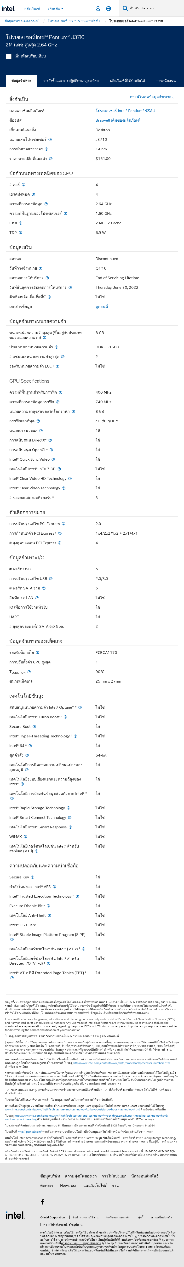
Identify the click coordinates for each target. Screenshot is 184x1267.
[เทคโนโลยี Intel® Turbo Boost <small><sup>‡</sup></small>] (65, 717)
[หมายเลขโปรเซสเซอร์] (50, 139)
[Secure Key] (32, 877)
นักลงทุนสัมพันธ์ (145, 1176)
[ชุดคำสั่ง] (27, 755)
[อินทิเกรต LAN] (37, 598)
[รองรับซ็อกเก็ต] (37, 652)
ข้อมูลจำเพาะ (21, 80)
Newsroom (69, 1185)
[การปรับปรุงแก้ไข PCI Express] (63, 524)
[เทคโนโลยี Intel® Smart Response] (70, 827)
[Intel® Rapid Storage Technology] (68, 808)
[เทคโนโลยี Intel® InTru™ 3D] (59, 469)
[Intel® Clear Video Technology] (63, 488)
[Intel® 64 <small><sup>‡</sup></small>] (30, 746)
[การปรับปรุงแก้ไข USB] (50, 579)
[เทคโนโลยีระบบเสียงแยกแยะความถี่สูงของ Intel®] (22, 784)
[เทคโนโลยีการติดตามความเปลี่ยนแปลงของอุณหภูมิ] (26, 770)
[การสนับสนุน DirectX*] (50, 440)
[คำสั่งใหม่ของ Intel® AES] (54, 887)
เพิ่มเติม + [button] (55, 8)
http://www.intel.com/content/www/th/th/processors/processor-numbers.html (122, 1063)
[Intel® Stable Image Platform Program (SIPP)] (12, 939)
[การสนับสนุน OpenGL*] (51, 450)
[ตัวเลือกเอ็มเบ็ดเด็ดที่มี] (49, 297)
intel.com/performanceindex (139, 1239)
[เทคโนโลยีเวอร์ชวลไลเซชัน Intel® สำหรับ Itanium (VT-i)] (36, 851)
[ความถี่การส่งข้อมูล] (46, 204)
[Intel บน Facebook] (42, 1203)
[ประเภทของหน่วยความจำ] (56, 347)
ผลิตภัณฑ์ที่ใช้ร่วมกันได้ (127, 81)
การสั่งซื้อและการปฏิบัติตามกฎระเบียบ (71, 81)
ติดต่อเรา (47, 1185)
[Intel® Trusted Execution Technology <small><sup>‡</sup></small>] (77, 896)
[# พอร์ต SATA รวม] (43, 588)
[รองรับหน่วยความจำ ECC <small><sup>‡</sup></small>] (57, 366)
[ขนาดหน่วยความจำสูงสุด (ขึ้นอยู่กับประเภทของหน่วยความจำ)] (44, 337)
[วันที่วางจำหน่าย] (40, 268)
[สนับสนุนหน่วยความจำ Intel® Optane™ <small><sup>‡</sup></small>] (80, 707)
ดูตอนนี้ (102, 306)
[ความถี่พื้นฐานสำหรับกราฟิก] (60, 392)
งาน (115, 1185)
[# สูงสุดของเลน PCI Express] (59, 543)
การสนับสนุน (166, 81)
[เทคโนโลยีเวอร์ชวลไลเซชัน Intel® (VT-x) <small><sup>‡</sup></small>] (83, 949)
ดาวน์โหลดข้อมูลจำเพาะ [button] (150, 97)
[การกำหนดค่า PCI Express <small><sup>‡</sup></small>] (60, 533)
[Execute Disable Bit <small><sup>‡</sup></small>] (48, 906)
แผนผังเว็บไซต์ (95, 1185)
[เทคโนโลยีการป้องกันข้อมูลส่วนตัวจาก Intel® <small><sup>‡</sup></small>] (12, 798)
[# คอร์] (23, 185)
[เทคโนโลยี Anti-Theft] (49, 915)
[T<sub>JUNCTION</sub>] (29, 672)
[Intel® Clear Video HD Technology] (70, 478)
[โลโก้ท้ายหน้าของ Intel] (15, 1214)
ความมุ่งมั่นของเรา (81, 1176)
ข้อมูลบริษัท (50, 1176)
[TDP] (20, 233)
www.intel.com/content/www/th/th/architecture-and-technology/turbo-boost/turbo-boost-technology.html (72, 1109)
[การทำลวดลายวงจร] (46, 149)
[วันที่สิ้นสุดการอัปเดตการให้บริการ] (70, 287)
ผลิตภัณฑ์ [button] (32, 8)
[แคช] (20, 223)
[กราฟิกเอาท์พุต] (38, 421)
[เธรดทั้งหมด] (33, 194)
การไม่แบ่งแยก (114, 1176)
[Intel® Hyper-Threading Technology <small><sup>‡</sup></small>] (75, 736)
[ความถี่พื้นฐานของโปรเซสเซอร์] (65, 213)
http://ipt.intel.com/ (30, 1132)
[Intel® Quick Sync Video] (53, 459)
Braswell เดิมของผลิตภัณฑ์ (118, 120)
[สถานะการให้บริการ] (47, 278)
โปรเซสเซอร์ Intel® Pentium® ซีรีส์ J (125, 110)
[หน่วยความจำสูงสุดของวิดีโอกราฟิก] (73, 411)
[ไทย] (108, 8)
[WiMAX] (25, 837)
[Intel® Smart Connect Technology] (69, 817)
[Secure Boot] (34, 726)
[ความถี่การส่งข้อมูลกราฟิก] (57, 402)
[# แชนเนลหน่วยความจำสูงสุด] (62, 357)
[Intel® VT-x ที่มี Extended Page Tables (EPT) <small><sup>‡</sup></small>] (12, 978)
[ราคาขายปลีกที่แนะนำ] (50, 159)
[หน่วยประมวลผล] (41, 431)
